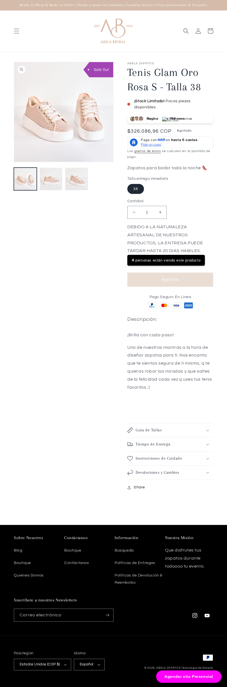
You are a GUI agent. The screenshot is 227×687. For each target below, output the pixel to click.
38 (135, 189)
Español (87, 664)
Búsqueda (124, 550)
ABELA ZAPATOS (168, 668)
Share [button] (139, 487)
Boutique (22, 563)
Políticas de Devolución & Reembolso (138, 578)
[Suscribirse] (107, 615)
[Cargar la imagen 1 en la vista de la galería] (25, 179)
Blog (18, 550)
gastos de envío (147, 151)
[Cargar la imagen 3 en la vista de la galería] (76, 179)
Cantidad (135, 201)
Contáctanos (76, 563)
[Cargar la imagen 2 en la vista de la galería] (51, 179)
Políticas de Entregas (135, 563)
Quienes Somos (29, 575)
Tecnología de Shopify (197, 668)
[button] (17, 31)
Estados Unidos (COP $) (40, 664)
